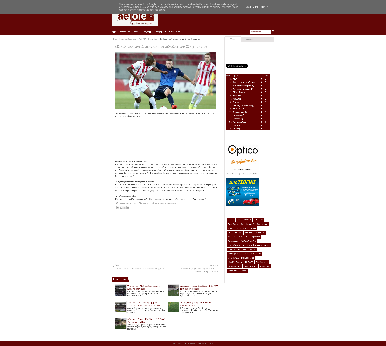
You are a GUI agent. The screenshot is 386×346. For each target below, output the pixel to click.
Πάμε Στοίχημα (262, 262)
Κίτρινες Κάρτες (247, 258)
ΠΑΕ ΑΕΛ (163, 203)
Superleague (262, 224)
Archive (266, 40)
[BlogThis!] (121, 207)
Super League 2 (247, 224)
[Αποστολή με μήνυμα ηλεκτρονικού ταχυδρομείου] (117, 207)
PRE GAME (258, 220)
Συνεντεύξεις (172, 203)
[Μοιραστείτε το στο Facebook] (127, 207)
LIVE (239, 220)
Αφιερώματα (233, 241)
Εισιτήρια (242, 249)
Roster (136, 32)
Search (273, 32)
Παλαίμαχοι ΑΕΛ (234, 266)
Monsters (247, 220)
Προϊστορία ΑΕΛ (250, 266)
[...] (142, 296)
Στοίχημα (160, 32)
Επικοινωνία (174, 32)
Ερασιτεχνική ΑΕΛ (235, 254)
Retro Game (233, 224)
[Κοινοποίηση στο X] (124, 207)
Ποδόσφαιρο (124, 32)
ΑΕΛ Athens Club (235, 233)
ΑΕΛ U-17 (232, 237)
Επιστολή (252, 249)
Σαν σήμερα (264, 266)
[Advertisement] (167, 139)
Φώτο (244, 271)
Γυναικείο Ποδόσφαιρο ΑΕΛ (258, 245)
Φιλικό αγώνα (233, 271)
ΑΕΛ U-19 (243, 237)
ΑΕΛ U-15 (260, 233)
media (245, 228)
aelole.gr (210, 343)
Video (232, 39)
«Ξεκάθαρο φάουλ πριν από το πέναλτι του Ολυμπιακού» (161, 46)
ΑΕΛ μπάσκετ (254, 237)
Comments (249, 40)
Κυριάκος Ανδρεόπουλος (151, 203)
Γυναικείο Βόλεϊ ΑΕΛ (236, 245)
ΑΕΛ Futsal (249, 233)
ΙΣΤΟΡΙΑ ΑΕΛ (233, 258)
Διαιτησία (232, 249)
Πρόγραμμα (147, 32)
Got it (264, 7)
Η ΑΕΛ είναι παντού (253, 254)
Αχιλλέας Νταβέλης (248, 241)
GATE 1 (231, 220)
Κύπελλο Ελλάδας (235, 262)
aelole (238, 228)
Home (114, 32)
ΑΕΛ (174, 343)
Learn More (252, 7)
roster (253, 228)
